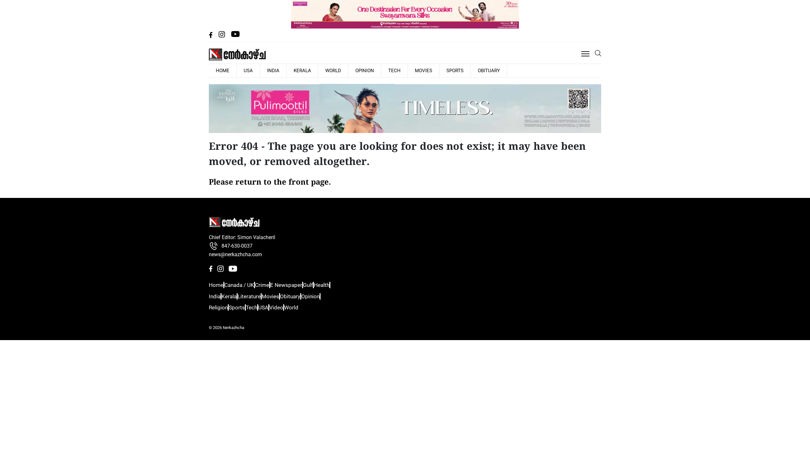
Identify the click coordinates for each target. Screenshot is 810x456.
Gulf (324, 285)
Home (215, 285)
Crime (270, 285)
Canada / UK (243, 285)
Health (342, 285)
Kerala (283, 70)
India (259, 70)
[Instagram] (222, 36)
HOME (220, 70)
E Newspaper (298, 285)
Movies (383, 70)
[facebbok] (211, 36)
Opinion (336, 70)
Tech (359, 70)
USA (240, 70)
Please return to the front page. (270, 182)
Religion (218, 307)
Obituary (437, 70)
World (309, 70)
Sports (409, 70)
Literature (258, 296)
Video (294, 307)
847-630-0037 (236, 246)
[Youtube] (235, 36)
